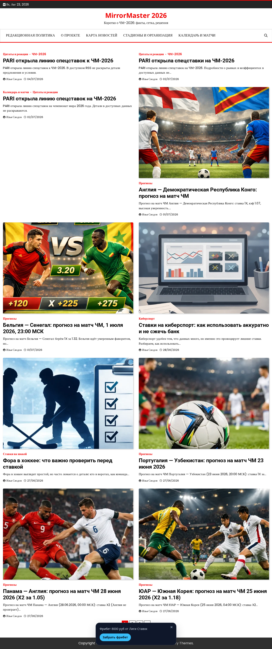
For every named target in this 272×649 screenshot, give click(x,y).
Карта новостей (101, 35)
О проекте (70, 35)
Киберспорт (147, 319)
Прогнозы (145, 183)
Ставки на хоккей (15, 454)
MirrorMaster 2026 (136, 15)
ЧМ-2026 (39, 54)
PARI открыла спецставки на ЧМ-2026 (186, 61)
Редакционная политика (30, 35)
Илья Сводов (14, 79)
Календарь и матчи (196, 35)
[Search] (266, 35)
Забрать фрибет (115, 637)
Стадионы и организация (148, 35)
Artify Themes (181, 643)
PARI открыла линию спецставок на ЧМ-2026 (59, 99)
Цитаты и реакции (15, 54)
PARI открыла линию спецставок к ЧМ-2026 (58, 61)
